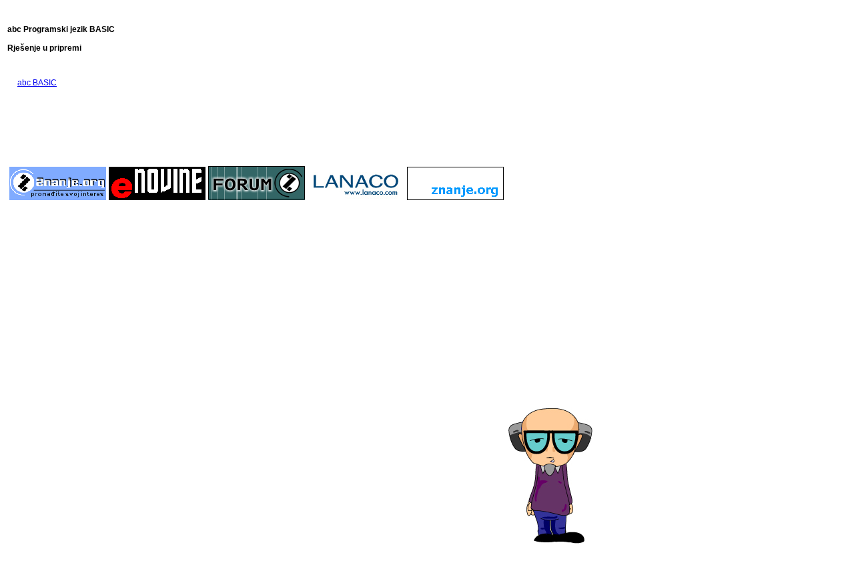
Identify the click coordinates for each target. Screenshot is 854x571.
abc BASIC (37, 82)
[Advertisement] (257, 125)
